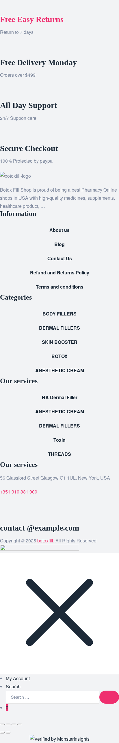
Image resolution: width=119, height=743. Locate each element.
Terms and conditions (59, 286)
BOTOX (59, 356)
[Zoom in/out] (2, 724)
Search (13, 686)
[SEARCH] (109, 697)
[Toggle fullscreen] (8, 724)
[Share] (14, 724)
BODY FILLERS (59, 313)
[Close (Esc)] (19, 724)
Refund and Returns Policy (59, 272)
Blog (59, 244)
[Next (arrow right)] (8, 732)
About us (59, 230)
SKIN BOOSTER (59, 342)
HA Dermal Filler (59, 397)
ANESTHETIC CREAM (59, 370)
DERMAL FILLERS (59, 327)
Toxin (59, 439)
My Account (18, 678)
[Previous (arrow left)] (2, 732)
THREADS (59, 454)
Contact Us (59, 258)
